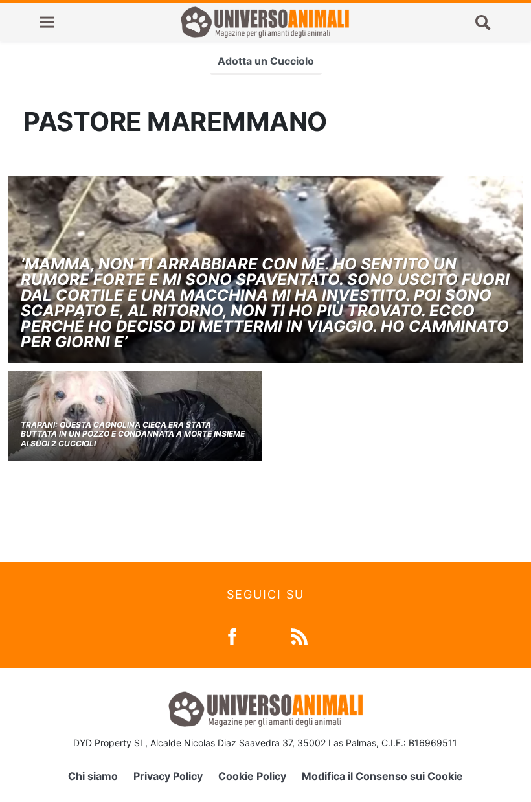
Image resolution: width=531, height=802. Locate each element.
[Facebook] (232, 635)
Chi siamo (93, 776)
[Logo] (264, 22)
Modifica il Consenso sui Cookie (382, 776)
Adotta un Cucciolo (266, 60)
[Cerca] (483, 22)
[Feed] (299, 635)
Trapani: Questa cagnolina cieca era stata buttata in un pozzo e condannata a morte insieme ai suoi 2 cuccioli (133, 434)
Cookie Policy (252, 776)
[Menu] (47, 22)
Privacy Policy (168, 776)
